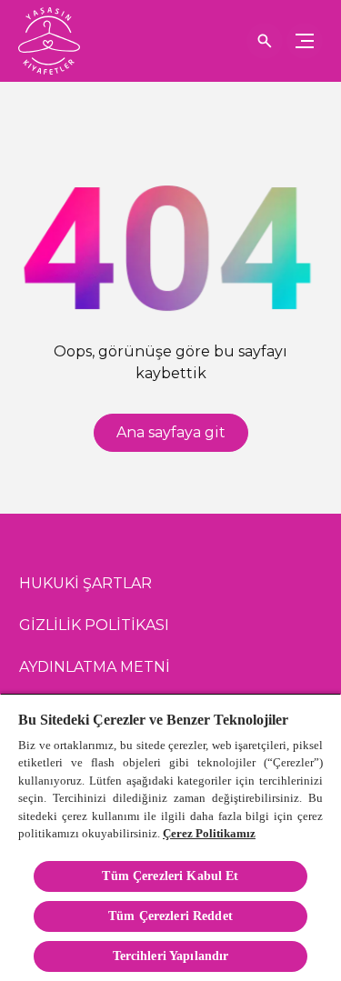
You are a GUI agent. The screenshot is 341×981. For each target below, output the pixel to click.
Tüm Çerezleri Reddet (170, 916)
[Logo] (49, 41)
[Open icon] (264, 41)
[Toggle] (304, 41)
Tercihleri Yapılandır (171, 956)
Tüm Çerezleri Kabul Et (170, 876)
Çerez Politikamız (209, 833)
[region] (170, 837)
